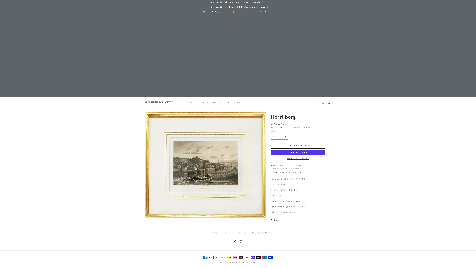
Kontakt (237, 233)
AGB (244, 233)
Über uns (217, 233)
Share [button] (276, 220)
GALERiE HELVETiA (230, 262)
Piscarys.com (253, 262)
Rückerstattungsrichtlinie (260, 233)
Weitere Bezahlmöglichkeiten (298, 158)
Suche (208, 233)
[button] (186, 102)
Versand (283, 127)
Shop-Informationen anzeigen (287, 172)
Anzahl (273, 132)
